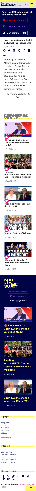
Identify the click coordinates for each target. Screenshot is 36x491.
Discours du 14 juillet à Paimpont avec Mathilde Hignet (16, 262)
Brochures (5, 430)
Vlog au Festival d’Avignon (17, 233)
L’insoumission (7, 452)
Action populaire (8, 462)
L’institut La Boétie (8, 454)
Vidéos (4, 433)
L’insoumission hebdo (10, 460)
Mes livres (5, 428)
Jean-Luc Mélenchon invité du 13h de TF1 (18, 205)
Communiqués (6, 438)
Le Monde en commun (10, 457)
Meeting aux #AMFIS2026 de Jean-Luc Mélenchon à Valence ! (17, 174)
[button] (32, 4)
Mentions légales (27, 484)
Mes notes (5, 425)
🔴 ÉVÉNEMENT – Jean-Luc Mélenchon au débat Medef (16, 142)
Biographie (5, 422)
